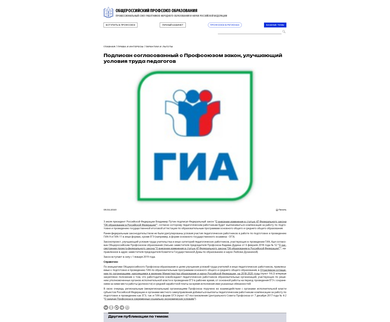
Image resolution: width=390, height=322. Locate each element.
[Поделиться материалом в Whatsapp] (127, 307)
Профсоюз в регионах (224, 25)
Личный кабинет (172, 25)
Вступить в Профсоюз (120, 25)
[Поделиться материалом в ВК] (106, 307)
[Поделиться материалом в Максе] (116, 307)
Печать (282, 210)
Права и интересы (130, 46)
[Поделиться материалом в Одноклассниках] (111, 307)
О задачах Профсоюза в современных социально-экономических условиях (149, 299)
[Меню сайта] (283, 8)
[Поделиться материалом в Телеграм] (122, 307)
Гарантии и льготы (159, 46)
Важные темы (275, 25)
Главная (109, 46)
